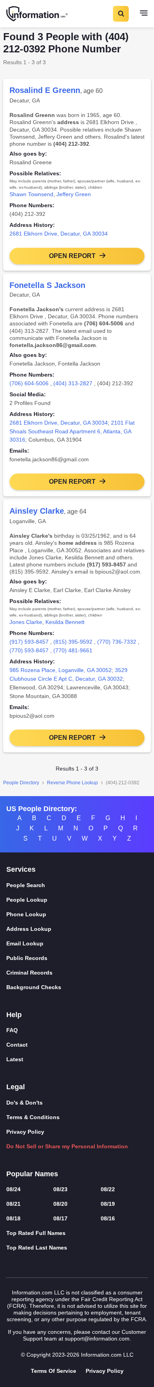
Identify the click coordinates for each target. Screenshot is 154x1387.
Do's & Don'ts (24, 1102)
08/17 (60, 1218)
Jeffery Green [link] (73, 194)
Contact (17, 1045)
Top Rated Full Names (36, 1233)
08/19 (108, 1204)
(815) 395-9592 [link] (72, 642)
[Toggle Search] (120, 14)
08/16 (108, 1218)
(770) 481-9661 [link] (72, 650)
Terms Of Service (53, 1371)
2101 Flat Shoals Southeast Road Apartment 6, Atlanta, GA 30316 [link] (72, 431)
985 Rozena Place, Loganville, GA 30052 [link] (60, 670)
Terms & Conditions (33, 1117)
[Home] (37, 14)
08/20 (60, 1204)
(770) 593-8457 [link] (29, 650)
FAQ (12, 1030)
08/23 (60, 1189)
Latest (14, 1059)
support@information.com (97, 1338)
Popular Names (32, 1174)
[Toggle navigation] (144, 14)
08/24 (13, 1189)
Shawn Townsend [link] (31, 194)
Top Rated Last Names (36, 1247)
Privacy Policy (25, 1132)
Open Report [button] (72, 256)
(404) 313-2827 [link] (72, 383)
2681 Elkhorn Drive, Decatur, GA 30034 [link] (58, 233)
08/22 (108, 1189)
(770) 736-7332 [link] (116, 642)
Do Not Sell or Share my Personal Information (67, 1146)
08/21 (13, 1204)
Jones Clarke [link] (25, 622)
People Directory (21, 782)
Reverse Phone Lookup (72, 782)
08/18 (13, 1218)
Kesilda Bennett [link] (65, 622)
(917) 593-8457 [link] (29, 642)
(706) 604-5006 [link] (29, 383)
